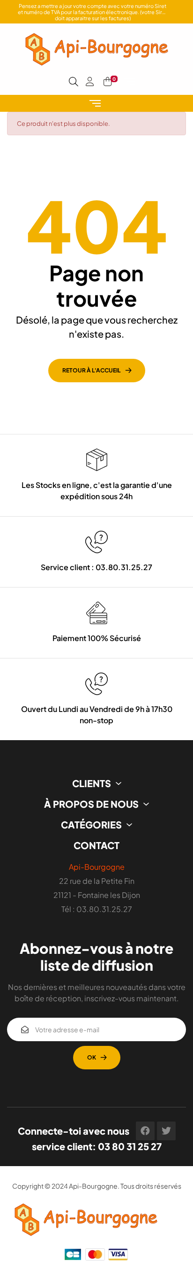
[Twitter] (166, 1131)
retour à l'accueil (91, 370)
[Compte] (90, 81)
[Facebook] (145, 1131)
